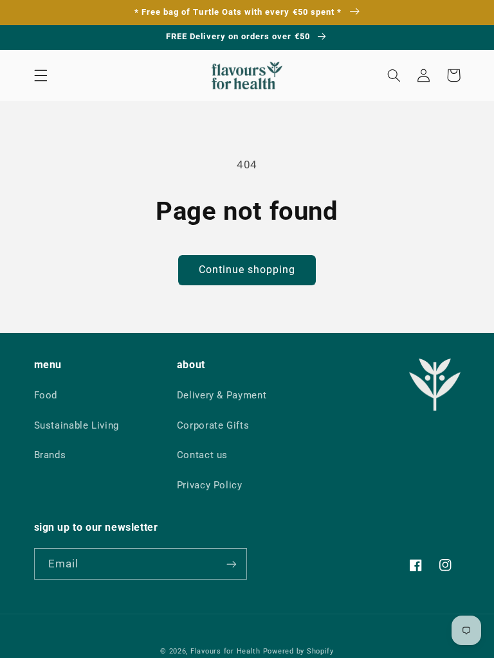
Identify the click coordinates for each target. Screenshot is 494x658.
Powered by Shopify (298, 651)
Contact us (202, 455)
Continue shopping (247, 269)
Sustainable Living (76, 425)
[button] (40, 75)
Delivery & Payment (221, 395)
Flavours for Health (225, 651)
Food (46, 395)
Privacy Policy (209, 485)
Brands (50, 455)
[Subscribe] (231, 564)
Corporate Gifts (213, 425)
